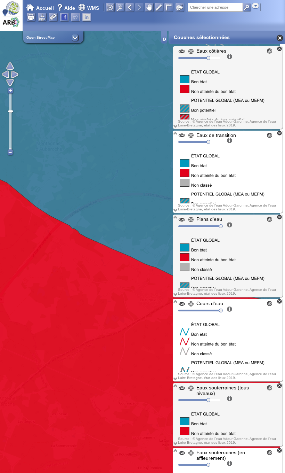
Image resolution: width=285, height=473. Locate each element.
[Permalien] (53, 17)
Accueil (45, 8)
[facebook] (64, 17)
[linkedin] (86, 17)
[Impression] (31, 17)
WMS (93, 8)
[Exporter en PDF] (42, 17)
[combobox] (255, 6)
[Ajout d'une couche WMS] (180, 7)
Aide (66, 8)
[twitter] (75, 17)
